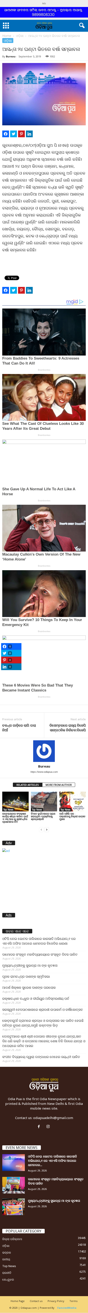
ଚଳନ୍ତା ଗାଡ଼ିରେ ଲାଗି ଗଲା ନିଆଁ (19, 727)
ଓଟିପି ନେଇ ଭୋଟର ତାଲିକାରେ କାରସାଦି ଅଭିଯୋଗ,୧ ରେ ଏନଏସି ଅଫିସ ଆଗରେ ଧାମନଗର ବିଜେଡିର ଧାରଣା (39, 941)
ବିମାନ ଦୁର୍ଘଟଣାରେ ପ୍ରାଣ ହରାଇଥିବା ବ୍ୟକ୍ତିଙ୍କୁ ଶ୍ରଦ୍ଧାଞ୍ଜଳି (43, 816)
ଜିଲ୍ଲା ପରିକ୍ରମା (12, 1239)
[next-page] (46, 829)
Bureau (11, 56)
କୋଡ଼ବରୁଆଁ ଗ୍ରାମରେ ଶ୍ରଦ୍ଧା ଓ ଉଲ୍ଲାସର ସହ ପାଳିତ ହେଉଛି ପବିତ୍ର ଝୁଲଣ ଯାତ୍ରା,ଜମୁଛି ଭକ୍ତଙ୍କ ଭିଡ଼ (43, 1022)
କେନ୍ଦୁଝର (8, 1279)
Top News (8, 809)
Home (6, 36)
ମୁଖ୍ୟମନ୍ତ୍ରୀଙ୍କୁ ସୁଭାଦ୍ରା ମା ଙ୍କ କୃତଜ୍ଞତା (30, 965)
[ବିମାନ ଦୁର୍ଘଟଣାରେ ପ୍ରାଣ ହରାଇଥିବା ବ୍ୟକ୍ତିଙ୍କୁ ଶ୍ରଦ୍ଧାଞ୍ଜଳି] (44, 801)
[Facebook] (39, 1126)
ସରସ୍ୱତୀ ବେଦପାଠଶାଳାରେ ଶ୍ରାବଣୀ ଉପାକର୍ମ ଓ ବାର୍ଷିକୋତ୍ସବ (42, 1009)
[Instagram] (48, 1126)
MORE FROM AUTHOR (59, 784)
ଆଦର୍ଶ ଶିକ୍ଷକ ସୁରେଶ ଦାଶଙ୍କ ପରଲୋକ (29, 987)
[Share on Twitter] (13, 134)
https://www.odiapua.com (44, 771)
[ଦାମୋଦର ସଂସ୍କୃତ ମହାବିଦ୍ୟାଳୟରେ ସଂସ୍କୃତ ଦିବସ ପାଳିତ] (13, 1185)
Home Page (18, 1301)
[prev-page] (41, 829)
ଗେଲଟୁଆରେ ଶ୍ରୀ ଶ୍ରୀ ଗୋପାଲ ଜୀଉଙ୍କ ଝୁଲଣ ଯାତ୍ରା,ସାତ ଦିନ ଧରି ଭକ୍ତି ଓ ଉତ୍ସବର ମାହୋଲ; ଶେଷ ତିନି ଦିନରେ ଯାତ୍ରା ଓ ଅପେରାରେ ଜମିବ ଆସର (43, 1041)
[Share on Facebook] (5, 134)
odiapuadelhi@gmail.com (53, 1117)
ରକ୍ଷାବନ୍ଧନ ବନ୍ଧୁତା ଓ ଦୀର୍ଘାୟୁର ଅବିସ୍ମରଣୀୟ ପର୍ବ (35, 998)
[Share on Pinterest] (21, 134)
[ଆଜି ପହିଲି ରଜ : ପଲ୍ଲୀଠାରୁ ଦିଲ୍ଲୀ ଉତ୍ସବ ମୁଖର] (72, 801)
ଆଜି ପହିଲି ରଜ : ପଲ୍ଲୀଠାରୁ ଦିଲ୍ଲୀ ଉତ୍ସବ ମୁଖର (72, 816)
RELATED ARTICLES (27, 784)
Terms (73, 1301)
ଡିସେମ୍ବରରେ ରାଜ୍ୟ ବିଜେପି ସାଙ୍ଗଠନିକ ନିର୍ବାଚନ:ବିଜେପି (67, 727)
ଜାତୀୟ (6, 1259)
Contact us (36, 1301)
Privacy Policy (56, 1301)
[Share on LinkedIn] (29, 134)
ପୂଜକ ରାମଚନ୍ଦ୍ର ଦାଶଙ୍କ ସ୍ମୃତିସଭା (26, 976)
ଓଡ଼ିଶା (19, 36)
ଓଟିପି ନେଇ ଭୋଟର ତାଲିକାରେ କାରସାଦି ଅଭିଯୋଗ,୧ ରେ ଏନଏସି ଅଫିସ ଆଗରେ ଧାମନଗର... (52, 1160)
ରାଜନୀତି (6, 1273)
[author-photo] (44, 751)
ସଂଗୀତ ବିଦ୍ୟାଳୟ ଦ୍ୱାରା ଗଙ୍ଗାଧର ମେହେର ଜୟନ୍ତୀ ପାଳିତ (41, 1056)
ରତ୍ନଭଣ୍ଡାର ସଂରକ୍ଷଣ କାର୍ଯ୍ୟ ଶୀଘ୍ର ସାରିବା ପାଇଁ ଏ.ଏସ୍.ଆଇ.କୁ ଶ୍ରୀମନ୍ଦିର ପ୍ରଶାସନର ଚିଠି (15, 817)
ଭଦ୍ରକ (6, 1252)
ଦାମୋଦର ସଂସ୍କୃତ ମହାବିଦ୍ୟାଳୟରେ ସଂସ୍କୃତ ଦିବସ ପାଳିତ (40, 954)
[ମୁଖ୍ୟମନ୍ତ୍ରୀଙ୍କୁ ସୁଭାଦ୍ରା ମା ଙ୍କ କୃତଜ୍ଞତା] (13, 1206)
